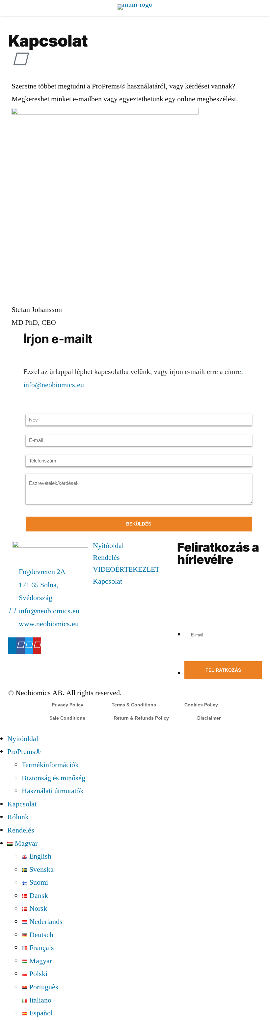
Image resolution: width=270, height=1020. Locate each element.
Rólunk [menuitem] (18, 817)
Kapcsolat (107, 581)
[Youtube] (37, 645)
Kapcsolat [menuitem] (22, 804)
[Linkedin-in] (12, 645)
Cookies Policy (201, 704)
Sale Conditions (67, 718)
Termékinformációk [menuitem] (50, 764)
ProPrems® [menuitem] (24, 751)
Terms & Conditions (134, 704)
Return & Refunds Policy (141, 718)
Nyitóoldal (108, 545)
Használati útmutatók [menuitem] (53, 791)
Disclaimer (209, 718)
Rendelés (106, 557)
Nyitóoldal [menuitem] (22, 738)
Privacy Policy (67, 704)
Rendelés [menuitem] (20, 830)
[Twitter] (29, 645)
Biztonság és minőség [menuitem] (53, 778)
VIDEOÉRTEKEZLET (126, 569)
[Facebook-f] (20, 645)
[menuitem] (22, 843)
